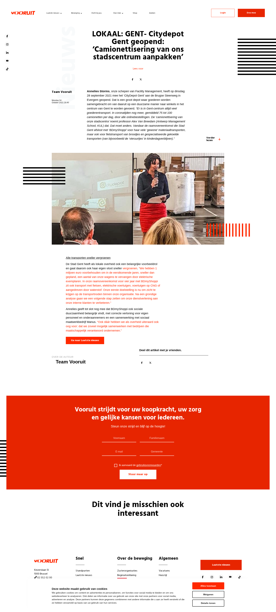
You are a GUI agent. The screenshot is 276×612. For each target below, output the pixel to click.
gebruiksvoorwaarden (148, 465)
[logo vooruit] (23, 13)
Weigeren (208, 594)
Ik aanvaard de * (140, 465)
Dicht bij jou (97, 13)
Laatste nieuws (52, 13)
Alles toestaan (208, 586)
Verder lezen (210, 139)
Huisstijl (163, 575)
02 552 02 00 (44, 578)
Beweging (75, 13)
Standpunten (83, 571)
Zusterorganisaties (127, 571)
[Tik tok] (7, 69)
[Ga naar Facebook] (7, 36)
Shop (135, 13)
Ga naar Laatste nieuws (85, 340)
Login (223, 13)
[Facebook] (132, 79)
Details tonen (208, 603)
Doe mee (117, 13)
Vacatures (164, 571)
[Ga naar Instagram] (7, 44)
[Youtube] (7, 61)
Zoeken (152, 13)
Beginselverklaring (126, 575)
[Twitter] (140, 79)
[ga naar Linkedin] (7, 52)
